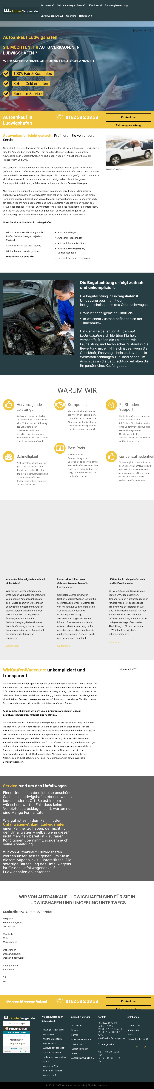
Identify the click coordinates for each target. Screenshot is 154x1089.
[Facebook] (129, 1047)
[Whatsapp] (137, 1047)
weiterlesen (12, 645)
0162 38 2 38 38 (82, 117)
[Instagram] (145, 1047)
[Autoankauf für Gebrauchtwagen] (19, 1017)
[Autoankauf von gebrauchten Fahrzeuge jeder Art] (21, 10)
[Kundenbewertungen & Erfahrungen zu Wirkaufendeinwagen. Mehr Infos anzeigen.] (16, 1052)
